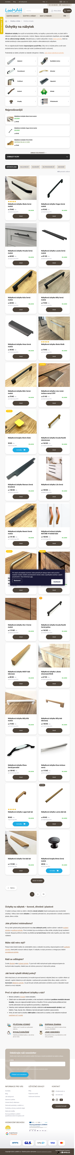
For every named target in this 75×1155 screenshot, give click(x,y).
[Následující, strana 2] (37, 894)
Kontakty (7, 1)
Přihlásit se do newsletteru (19, 1074)
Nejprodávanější (48, 167)
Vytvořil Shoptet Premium (62, 1150)
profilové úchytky (17, 930)
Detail (20, 216)
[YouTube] (61, 1099)
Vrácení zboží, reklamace (12, 1102)
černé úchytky (57, 39)
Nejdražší (35, 167)
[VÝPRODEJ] (54, 376)
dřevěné (12, 963)
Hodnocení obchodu (34, 1096)
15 (43, 894)
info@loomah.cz (60, 1091)
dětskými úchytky (18, 983)
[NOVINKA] (54, 797)
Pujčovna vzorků (33, 1093)
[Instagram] (57, 1099)
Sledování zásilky (10, 1111)
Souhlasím (57, 582)
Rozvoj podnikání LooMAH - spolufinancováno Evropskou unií (14, 1114)
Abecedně (61, 167)
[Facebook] (53, 1099)
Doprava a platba (10, 1099)
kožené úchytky (23, 963)
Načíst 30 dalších (37, 880)
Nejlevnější (24, 167)
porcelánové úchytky (11, 952)
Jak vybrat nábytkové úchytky (54, 53)
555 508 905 (59, 1095)
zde (31, 577)
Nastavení (17, 580)
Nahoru (12, 888)
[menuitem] (13, 16)
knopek (22, 997)
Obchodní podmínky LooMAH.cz (14, 1105)
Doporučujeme (12, 167)
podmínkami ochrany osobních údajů (37, 1069)
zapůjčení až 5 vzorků (16, 1015)
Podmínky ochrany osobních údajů (15, 1108)
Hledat (46, 10)
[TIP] (54, 610)
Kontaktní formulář (61, 1106)
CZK (64, 2)
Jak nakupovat (22, 1)
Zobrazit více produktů (38, 152)
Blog (14, 1)
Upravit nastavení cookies (44, 1151)
